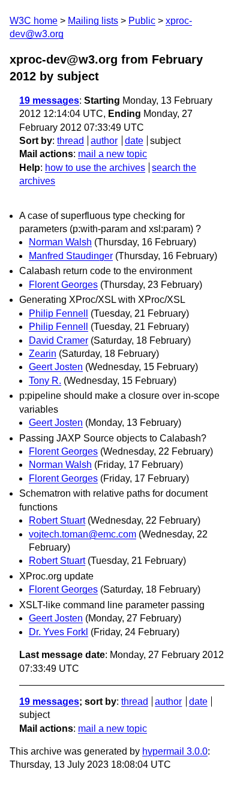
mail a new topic (112, 154)
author (104, 141)
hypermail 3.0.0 (175, 751)
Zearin (42, 354)
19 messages (49, 100)
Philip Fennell (58, 313)
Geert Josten (56, 367)
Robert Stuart (57, 520)
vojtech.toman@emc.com (82, 534)
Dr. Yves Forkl (58, 632)
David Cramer (58, 340)
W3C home (34, 21)
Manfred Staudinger (71, 256)
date (134, 141)
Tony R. (45, 381)
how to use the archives (95, 168)
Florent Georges (63, 285)
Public (141, 21)
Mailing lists (93, 21)
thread (70, 141)
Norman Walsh (60, 242)
